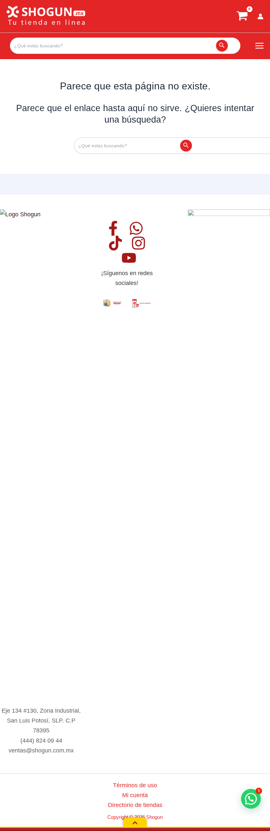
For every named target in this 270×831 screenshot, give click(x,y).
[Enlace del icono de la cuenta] (260, 16)
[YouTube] (129, 257)
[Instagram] (138, 243)
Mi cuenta (135, 795)
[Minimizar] (135, 823)
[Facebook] (113, 228)
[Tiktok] (115, 243)
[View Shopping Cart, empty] (242, 16)
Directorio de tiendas (135, 804)
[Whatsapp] (136, 228)
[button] (251, 799)
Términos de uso (135, 785)
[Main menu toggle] (259, 46)
